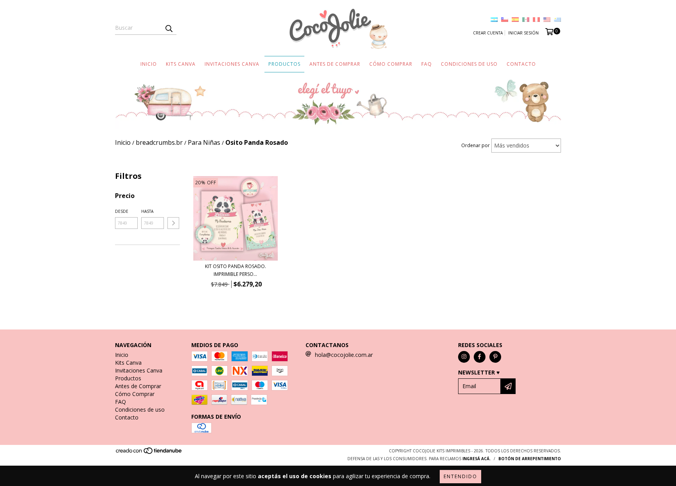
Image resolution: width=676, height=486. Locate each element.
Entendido (460, 476)
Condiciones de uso (469, 64)
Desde (121, 211)
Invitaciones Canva (232, 64)
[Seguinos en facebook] (479, 357)
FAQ (426, 64)
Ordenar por (475, 145)
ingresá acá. (476, 458)
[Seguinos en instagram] (464, 357)
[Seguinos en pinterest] (495, 357)
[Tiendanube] (149, 452)
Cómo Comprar (390, 64)
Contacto (521, 64)
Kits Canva (181, 64)
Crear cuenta (488, 33)
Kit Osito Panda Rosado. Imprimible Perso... (235, 270)
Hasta (147, 211)
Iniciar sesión (523, 33)
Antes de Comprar (334, 64)
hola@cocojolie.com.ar (344, 354)
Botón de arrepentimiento (529, 458)
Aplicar (173, 223)
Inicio (148, 64)
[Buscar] (168, 28)
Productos (284, 64)
